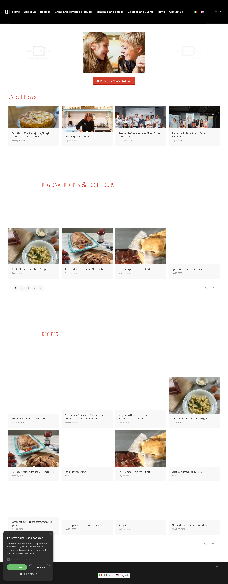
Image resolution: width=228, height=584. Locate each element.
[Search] (188, 12)
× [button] (50, 534)
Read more (29, 553)
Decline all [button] (39, 567)
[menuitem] (16, 12)
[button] (28, 574)
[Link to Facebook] (215, 11)
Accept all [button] (16, 567)
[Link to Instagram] (220, 11)
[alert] (28, 556)
